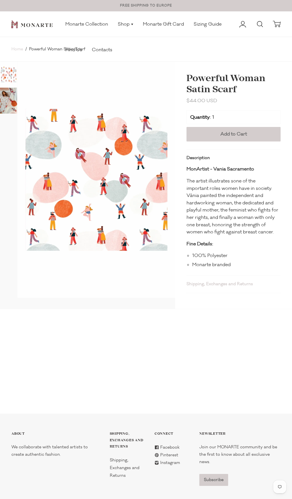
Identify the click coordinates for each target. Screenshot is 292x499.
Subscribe (214, 479)
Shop (124, 24)
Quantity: (200, 117)
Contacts (102, 50)
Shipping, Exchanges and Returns (219, 284)
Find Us (73, 50)
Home (17, 49)
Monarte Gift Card (163, 24)
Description (198, 158)
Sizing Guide (208, 24)
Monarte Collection (86, 24)
